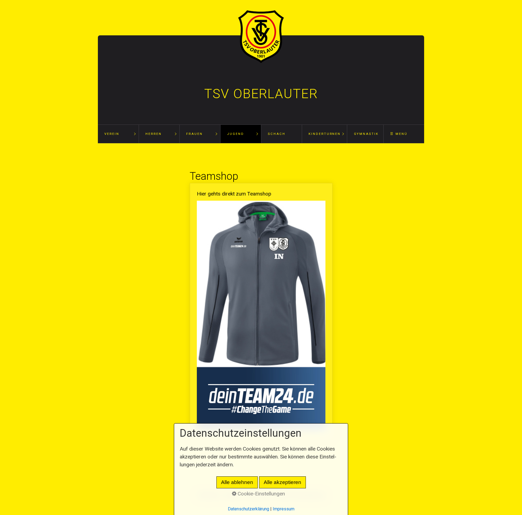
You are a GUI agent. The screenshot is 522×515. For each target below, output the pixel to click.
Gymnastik (366, 134)
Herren (153, 134)
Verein (111, 134)
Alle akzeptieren (282, 482)
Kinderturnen (325, 134)
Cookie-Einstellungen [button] (260, 494)
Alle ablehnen (237, 482)
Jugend (235, 134)
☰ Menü (398, 134)
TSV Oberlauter (261, 93)
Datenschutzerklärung (248, 508)
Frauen (194, 134)
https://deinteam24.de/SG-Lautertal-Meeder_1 (261, 311)
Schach (276, 134)
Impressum (283, 508)
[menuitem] (118, 134)
